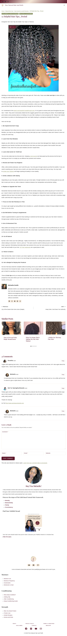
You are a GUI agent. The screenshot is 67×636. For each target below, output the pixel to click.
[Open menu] (64, 5)
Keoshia (10, 360)
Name (4, 453)
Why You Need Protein (10, 611)
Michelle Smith (13, 285)
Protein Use (7, 613)
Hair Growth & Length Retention (21, 11)
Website (48, 453)
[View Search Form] (64, 2)
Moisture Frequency (9, 580)
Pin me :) (13, 27)
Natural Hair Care (9, 11)
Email (26, 453)
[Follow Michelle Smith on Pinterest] (17, 301)
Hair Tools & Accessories (26, 13)
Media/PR (48, 625)
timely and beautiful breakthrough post (24, 110)
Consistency (9, 507)
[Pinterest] (3, 1)
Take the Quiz (7, 536)
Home (3, 11)
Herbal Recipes (8, 615)
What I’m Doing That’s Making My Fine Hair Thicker (33, 339)
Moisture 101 (7, 578)
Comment (5, 431)
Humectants (7, 583)
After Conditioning (9, 599)
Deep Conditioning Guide (11, 601)
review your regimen (8, 171)
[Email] (41, 629)
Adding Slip (7, 597)
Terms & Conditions (48, 623)
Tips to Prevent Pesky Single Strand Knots (10, 338)
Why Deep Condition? (10, 594)
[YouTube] (8, 1)
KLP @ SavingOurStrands (16, 388)
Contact (34, 625)
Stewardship (9, 502)
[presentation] (11, 328)
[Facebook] (5, 1)
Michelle (13, 374)
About (14, 623)
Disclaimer (19, 625)
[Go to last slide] (4, 333)
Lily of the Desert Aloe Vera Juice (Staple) (13, 308)
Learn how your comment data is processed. (35, 463)
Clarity (7, 505)
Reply (63, 360)
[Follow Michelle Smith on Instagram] (12, 301)
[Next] (63, 333)
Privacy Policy (30, 623)
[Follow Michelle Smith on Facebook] (9, 301)
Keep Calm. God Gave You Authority (55, 308)
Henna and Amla (8, 617)
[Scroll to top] (64, 631)
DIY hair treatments (25, 247)
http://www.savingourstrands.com (15, 403)
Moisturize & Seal (8, 585)
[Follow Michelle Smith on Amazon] (20, 301)
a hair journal (33, 156)
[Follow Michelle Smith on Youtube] (15, 301)
